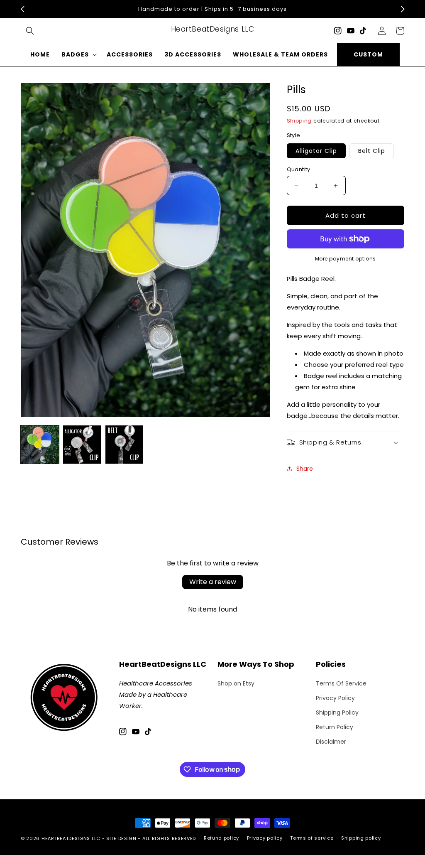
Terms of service (311, 838)
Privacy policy (265, 838)
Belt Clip (371, 151)
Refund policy (221, 838)
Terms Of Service (341, 683)
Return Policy (334, 727)
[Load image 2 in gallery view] (82, 444)
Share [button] (304, 468)
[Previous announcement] (22, 9)
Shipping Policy (337, 712)
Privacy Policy (335, 698)
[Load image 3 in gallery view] (124, 444)
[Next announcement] (402, 9)
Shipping (299, 120)
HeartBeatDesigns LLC (71, 838)
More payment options (345, 258)
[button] (30, 31)
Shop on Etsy (235, 683)
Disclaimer (331, 741)
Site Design (121, 838)
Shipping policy (361, 838)
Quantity (298, 169)
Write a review (212, 582)
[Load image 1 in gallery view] (40, 444)
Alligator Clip (316, 151)
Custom (368, 54)
